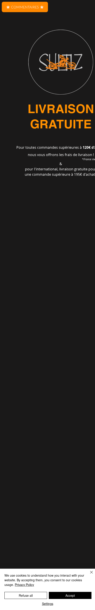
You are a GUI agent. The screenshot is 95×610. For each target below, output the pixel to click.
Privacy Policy (24, 584)
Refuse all (26, 595)
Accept (70, 595)
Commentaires (25, 7)
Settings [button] (47, 603)
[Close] (89, 575)
